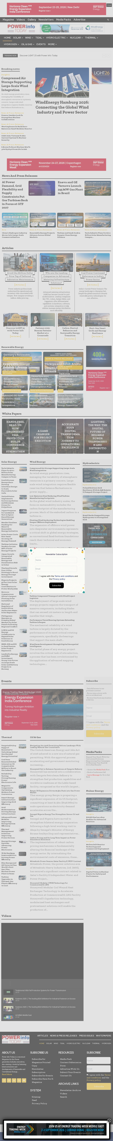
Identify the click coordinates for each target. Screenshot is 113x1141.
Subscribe (56, 585)
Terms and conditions (64, 576)
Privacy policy (59, 579)
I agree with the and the (58, 577)
